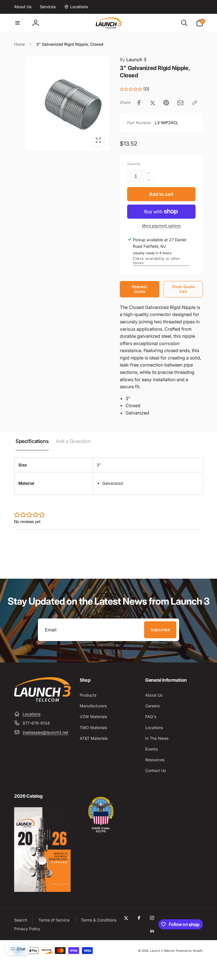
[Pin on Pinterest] (166, 103)
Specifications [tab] (32, 441)
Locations (31, 714)
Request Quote (139, 289)
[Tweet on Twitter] (152, 103)
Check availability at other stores (156, 260)
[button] (17, 23)
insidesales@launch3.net (45, 732)
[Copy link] (195, 103)
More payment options (161, 225)
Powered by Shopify (189, 950)
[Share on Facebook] (139, 103)
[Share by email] (180, 102)
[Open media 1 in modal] (61, 103)
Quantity (134, 164)
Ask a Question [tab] (73, 441)
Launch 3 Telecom (162, 950)
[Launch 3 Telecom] (42, 700)
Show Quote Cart (183, 289)
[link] (22, 7)
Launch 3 (133, 59)
